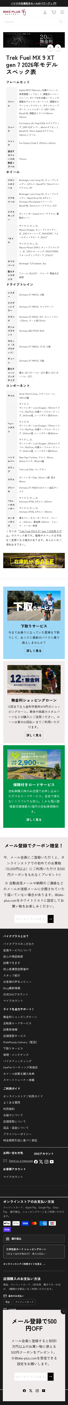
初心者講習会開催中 (16, 969)
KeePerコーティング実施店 (20, 1067)
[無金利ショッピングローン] (34, 680)
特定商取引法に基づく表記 (20, 1140)
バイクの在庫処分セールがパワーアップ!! (33, 3)
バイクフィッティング (17, 1061)
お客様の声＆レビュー (17, 982)
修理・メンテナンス (16, 1055)
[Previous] (50, 47)
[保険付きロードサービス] (34, 764)
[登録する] (51, 1377)
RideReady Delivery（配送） (21, 1042)
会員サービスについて (17, 950)
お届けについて (13, 1115)
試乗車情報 (10, 1029)
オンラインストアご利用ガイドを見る (22, 1263)
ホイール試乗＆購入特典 (18, 1074)
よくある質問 (11, 1102)
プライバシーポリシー (17, 1134)
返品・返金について (16, 1128)
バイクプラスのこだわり (18, 944)
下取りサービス (13, 1048)
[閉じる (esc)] (64, 1311)
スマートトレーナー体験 (18, 1080)
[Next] (58, 47)
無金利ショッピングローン (20, 1017)
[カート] (53, 12)
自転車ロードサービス (17, 1023)
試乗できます (11, 963)
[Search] (61, 21)
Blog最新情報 (11, 988)
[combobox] (34, 21)
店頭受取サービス (14, 1036)
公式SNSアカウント (15, 994)
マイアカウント (13, 1001)
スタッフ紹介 (11, 975)
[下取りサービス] (34, 606)
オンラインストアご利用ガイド (23, 1096)
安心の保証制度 (13, 956)
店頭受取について (14, 1121)
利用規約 (9, 1109)
